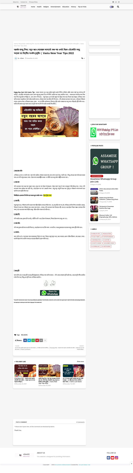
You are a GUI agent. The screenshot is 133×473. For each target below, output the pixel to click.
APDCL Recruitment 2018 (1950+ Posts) (108, 189)
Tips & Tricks (82, 7)
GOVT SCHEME (97, 243)
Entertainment (55, 7)
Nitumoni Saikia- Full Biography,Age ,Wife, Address (108, 216)
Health (39, 7)
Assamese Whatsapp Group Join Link (103, 180)
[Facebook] (25, 340)
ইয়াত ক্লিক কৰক (47, 195)
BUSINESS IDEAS (109, 243)
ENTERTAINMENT (108, 237)
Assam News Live (84, 465)
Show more (80, 361)
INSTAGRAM (107, 246)
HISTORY (107, 240)
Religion (46, 7)
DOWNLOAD (96, 246)
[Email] (41, 340)
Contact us (24, 2)
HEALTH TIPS (96, 233)
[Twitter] (29, 340)
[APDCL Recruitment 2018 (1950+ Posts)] (94, 191)
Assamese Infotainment (62, 465)
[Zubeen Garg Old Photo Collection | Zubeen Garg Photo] (94, 200)
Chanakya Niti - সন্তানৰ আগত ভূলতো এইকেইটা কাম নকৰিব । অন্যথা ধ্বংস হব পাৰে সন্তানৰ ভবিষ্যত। (24, 379)
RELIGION (22, 44)
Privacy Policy (33, 2)
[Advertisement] (66, 25)
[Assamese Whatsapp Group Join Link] (104, 161)
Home (33, 7)
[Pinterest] (37, 340)
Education (65, 7)
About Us (16, 2)
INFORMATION (97, 240)
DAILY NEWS (96, 237)
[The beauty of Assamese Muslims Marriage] (94, 209)
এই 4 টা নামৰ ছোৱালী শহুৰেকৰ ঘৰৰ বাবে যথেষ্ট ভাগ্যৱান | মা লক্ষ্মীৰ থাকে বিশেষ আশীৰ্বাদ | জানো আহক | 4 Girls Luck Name (73, 379)
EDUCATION (107, 233)
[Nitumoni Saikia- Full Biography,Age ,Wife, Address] (94, 217)
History (73, 7)
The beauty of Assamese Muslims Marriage (106, 207)
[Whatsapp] (33, 340)
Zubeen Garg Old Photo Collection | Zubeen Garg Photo (108, 198)
